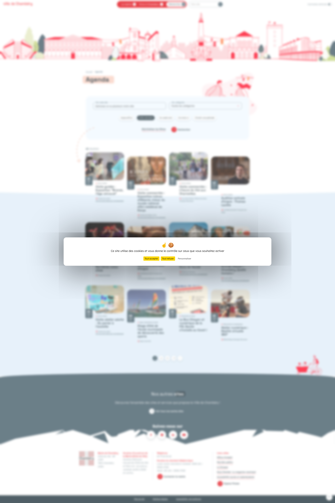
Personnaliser (184, 258)
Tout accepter (151, 258)
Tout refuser (168, 258)
